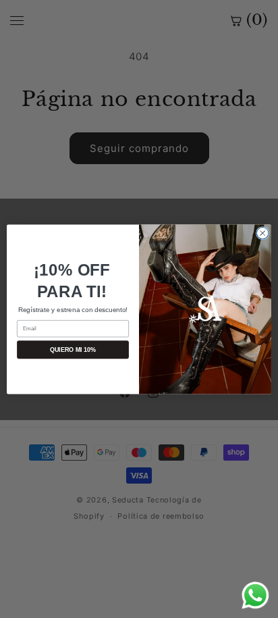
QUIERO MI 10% (73, 349)
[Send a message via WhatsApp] (255, 595)
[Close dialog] (262, 233)
